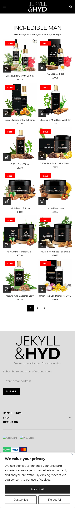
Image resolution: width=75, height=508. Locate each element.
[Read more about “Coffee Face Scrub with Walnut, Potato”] (42, 156)
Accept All (37, 489)
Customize (20, 499)
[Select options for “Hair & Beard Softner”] (7, 201)
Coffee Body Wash (20, 164)
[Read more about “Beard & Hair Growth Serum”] (7, 69)
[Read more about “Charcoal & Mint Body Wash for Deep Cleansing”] (42, 113)
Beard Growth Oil (55, 74)
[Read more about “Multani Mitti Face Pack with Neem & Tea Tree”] (42, 244)
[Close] (72, 454)
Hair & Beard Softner (19, 208)
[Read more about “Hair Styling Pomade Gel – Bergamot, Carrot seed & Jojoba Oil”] (7, 244)
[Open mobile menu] (4, 7)
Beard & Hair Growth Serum (20, 76)
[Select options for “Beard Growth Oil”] (42, 67)
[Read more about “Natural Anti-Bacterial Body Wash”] (7, 289)
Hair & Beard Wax (55, 208)
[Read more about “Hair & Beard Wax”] (42, 201)
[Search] (70, 7)
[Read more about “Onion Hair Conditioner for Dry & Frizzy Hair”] (42, 289)
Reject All (54, 499)
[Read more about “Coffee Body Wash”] (7, 157)
